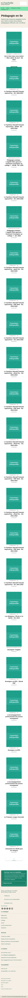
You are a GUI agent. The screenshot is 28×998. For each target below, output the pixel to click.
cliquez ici (13, 879)
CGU (2, 984)
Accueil (2, 8)
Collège (7, 8)
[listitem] (2, 908)
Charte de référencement (6, 988)
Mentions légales (4, 982)
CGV (2, 986)
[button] (17, 859)
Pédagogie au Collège (15, 8)
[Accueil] (7, 3)
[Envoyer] (24, 883)
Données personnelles (5, 978)
